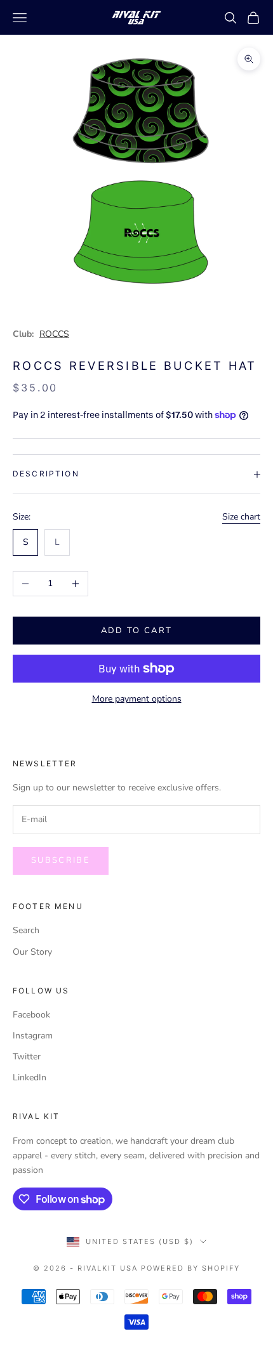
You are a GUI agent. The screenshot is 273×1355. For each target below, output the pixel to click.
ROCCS (54, 334)
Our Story (32, 952)
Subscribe (60, 860)
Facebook (31, 1015)
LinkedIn (29, 1077)
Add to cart (137, 630)
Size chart (241, 517)
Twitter (27, 1057)
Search (26, 930)
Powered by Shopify (190, 1268)
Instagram (33, 1036)
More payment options (137, 699)
